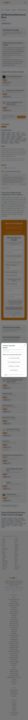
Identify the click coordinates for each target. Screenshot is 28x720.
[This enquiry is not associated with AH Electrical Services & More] (20, 346)
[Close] (25, 345)
